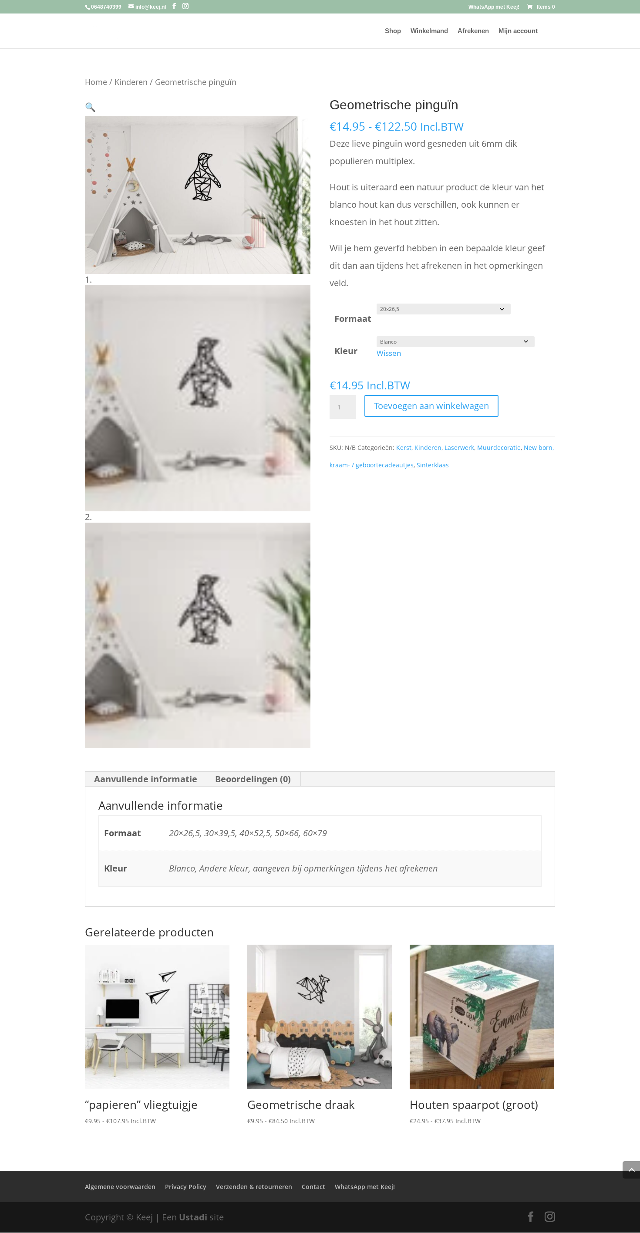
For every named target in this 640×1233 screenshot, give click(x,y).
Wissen (389, 353)
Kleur (345, 351)
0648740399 (106, 7)
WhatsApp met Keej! (493, 7)
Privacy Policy (185, 1186)
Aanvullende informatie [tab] (145, 779)
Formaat (352, 318)
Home (96, 81)
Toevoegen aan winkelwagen (431, 406)
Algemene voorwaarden (120, 1186)
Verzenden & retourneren (254, 1186)
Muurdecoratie (499, 447)
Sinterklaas (433, 465)
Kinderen (131, 81)
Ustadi (193, 1217)
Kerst (403, 447)
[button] (90, 107)
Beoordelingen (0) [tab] (253, 779)
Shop (393, 31)
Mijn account (518, 31)
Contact (313, 1186)
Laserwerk (459, 447)
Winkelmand (429, 31)
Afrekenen (473, 31)
